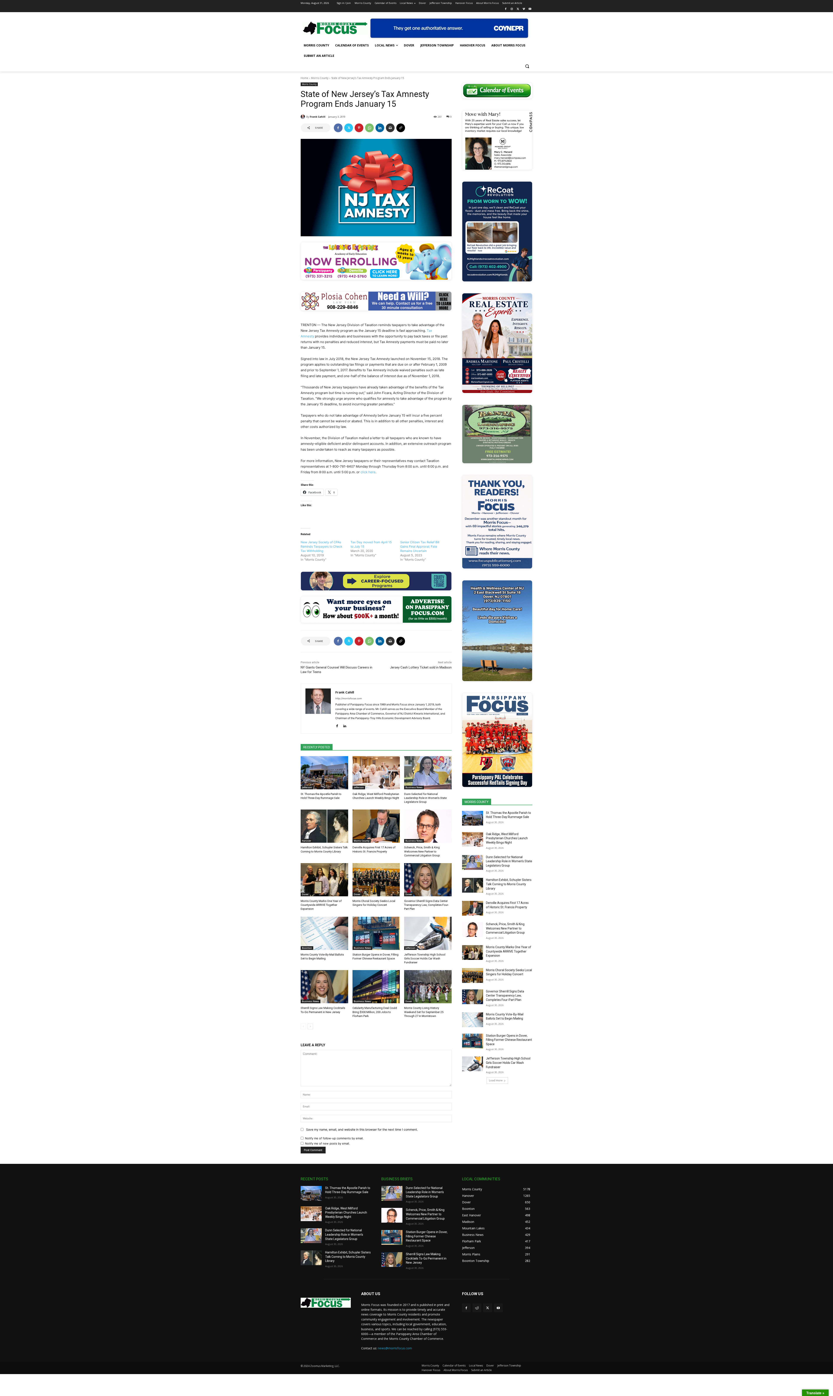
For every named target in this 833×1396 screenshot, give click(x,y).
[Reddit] (477, 1308)
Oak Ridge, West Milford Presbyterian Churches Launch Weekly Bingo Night (507, 838)
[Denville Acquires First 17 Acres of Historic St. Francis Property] (376, 826)
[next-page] (310, 1026)
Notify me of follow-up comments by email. (334, 1138)
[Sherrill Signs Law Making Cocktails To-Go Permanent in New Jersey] (324, 986)
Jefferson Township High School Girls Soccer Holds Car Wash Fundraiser (424, 958)
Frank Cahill (317, 116)
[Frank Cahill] (303, 117)
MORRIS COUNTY (477, 802)
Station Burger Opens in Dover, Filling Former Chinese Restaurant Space (509, 1040)
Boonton (307, 947)
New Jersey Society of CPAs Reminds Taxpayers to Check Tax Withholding (321, 546)
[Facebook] (505, 9)
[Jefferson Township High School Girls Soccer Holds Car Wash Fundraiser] (428, 933)
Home (304, 78)
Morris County (319, 78)
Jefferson (307, 787)
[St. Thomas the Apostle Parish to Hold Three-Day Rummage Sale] (324, 772)
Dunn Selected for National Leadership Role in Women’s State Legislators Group (425, 797)
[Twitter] (517, 9)
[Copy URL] (400, 127)
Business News (414, 787)
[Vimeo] (523, 9)
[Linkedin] (380, 127)
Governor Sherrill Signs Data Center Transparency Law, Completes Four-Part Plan (426, 904)
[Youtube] (529, 9)
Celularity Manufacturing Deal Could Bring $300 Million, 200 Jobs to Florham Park (375, 1011)
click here (368, 472)
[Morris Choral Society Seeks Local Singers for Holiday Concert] (376, 879)
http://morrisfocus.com (348, 698)
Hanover (306, 840)
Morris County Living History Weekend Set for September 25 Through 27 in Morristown (423, 1011)
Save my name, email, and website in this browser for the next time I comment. (362, 1129)
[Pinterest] (359, 127)
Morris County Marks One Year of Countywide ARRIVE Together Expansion (321, 904)
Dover (305, 894)
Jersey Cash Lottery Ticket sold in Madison (421, 667)
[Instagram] (511, 9)
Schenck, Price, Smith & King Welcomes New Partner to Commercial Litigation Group (422, 851)
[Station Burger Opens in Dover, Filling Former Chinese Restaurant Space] (376, 933)
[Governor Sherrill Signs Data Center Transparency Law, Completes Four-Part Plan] (428, 879)
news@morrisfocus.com (395, 1348)
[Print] (390, 127)
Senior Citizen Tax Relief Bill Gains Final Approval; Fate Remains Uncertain (419, 546)
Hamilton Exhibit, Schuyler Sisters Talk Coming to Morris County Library (508, 884)
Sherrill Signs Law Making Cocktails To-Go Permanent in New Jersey (426, 1258)
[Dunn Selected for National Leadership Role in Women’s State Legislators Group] (428, 772)
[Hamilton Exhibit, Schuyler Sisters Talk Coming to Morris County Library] (324, 826)
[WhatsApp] (369, 127)
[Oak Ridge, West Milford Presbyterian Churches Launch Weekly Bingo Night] (376, 772)
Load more (496, 1080)
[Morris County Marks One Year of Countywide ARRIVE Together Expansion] (324, 879)
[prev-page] (303, 1026)
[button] (527, 66)
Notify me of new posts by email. (327, 1143)
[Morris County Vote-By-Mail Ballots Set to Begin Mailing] (324, 933)
